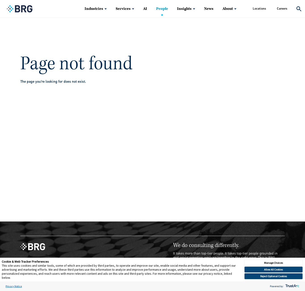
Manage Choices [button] (273, 262)
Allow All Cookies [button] (273, 269)
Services (123, 8)
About (227, 8)
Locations (259, 8)
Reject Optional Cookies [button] (273, 276)
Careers (282, 8)
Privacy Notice (14, 286)
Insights (184, 8)
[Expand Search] (299, 9)
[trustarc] (292, 286)
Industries (94, 8)
